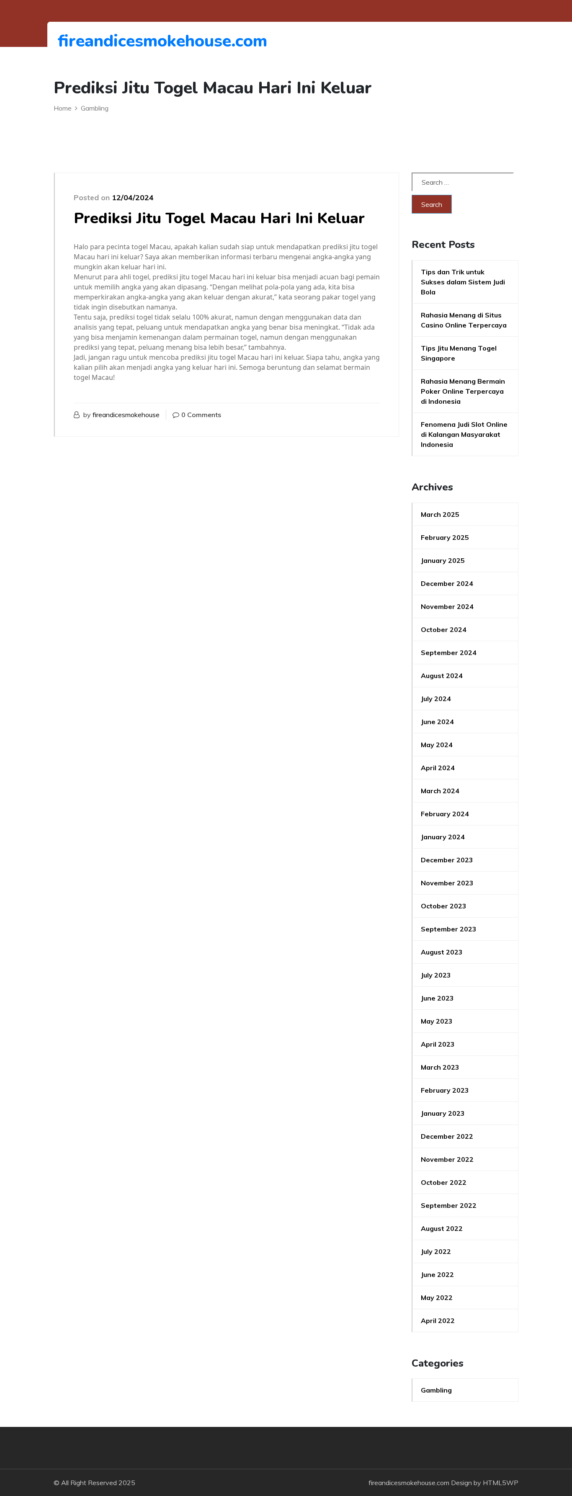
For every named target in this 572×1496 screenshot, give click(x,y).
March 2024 (440, 791)
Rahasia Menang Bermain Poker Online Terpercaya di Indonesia (463, 391)
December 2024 (447, 583)
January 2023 (443, 1113)
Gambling (436, 1390)
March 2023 (440, 1067)
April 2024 (438, 767)
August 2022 (442, 1228)
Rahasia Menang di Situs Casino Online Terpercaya (464, 320)
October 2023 (443, 906)
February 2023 (445, 1090)
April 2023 (438, 1044)
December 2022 (447, 1136)
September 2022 (449, 1205)
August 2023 (442, 952)
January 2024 (443, 837)
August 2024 (442, 675)
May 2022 (437, 1297)
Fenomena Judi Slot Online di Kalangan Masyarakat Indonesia (464, 434)
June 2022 (437, 1274)
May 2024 (437, 744)
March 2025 (440, 514)
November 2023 (447, 883)
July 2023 (436, 975)
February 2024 (445, 814)
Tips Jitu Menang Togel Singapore (459, 353)
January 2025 (443, 560)
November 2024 (447, 606)
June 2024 (437, 721)
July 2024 (436, 698)
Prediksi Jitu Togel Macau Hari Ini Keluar (219, 218)
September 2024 (449, 652)
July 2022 (436, 1251)
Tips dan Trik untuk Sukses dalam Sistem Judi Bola (463, 282)
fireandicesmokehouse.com (103, 41)
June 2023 (437, 998)
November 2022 (447, 1159)
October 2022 (443, 1182)
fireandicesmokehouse (126, 414)
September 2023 (449, 929)
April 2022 (438, 1320)
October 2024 (443, 629)
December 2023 (447, 860)
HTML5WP (500, 1482)
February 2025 (445, 537)
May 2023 (437, 1021)
